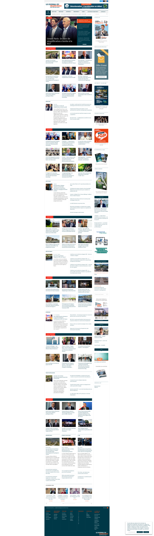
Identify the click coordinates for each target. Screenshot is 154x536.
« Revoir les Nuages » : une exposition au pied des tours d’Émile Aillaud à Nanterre (52, 347)
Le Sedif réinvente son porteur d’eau (77, 203)
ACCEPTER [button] (140, 532)
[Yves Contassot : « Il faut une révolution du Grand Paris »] (75, 490)
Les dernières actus (51, 48)
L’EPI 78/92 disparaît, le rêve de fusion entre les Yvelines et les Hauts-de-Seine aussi (52, 158)
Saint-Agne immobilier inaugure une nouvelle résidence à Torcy (83, 246)
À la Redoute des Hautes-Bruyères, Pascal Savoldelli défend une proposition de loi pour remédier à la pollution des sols (80, 190)
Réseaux (71, 514)
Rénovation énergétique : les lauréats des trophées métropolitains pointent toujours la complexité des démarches (80, 208)
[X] (104, 1)
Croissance (47, 516)
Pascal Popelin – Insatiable (99, 345)
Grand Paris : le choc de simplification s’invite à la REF (84, 21)
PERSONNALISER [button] (131, 532)
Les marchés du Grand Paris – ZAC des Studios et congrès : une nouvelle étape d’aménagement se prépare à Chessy (74, 14)
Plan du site (105, 507)
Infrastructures (64, 519)
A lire (79, 435)
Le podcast (103, 11)
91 (78, 522)
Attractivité (55, 515)
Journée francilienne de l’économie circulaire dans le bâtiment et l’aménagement (100, 289)
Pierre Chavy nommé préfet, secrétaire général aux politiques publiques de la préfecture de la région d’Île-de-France (84, 414)
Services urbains (49, 251)
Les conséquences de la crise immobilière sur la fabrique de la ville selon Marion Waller (87, 497)
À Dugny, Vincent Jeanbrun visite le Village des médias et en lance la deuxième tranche (68, 230)
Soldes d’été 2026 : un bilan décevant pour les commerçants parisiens (68, 450)
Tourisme (58, 254)
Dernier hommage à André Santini (77, 212)
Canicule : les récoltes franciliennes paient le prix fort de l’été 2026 (52, 62)
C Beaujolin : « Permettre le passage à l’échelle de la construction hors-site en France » (63, 497)
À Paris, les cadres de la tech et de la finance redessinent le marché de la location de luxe (69, 246)
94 (55, 314)
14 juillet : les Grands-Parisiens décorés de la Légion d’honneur (69, 430)
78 (78, 520)
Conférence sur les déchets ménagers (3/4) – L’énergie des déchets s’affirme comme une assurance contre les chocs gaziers (81, 266)
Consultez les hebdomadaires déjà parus (96, 521)
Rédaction (96, 387)
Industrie (81, 447)
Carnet (83, 11)
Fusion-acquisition (48, 517)
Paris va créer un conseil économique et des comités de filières (85, 95)
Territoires (61, 11)
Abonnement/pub (97, 386)
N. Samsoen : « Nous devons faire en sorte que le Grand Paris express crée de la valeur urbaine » (84, 39)
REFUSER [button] (146, 532)
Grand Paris (54, 11)
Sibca (95, 274)
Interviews (71, 517)
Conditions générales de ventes (96, 528)
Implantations (48, 519)
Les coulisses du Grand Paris (100, 362)
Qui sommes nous (97, 514)
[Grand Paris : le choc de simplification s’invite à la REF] (61, 28)
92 (78, 523)
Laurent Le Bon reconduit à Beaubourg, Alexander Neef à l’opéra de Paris (52, 430)
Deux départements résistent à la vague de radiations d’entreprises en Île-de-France (69, 62)
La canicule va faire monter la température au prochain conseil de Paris (84, 143)
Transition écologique (50, 372)
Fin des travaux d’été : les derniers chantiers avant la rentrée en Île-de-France (84, 291)
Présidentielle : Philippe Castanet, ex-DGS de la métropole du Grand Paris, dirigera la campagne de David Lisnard (60, 188)
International (55, 517)
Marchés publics (49, 435)
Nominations (49, 399)
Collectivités (55, 514)
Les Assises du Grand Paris (93, 11)
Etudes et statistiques (66, 435)
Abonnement (96, 515)
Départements (76, 11)
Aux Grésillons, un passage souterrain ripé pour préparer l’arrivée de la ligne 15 (52, 305)
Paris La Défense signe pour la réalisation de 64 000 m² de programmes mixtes (52, 246)
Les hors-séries (96, 523)
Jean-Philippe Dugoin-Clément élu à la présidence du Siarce (85, 430)
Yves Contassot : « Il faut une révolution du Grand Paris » (75, 496)
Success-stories (48, 514)
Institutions (48, 181)
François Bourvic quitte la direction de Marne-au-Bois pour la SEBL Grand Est (68, 413)
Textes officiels (88, 517)
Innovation (47, 513)
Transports (49, 277)
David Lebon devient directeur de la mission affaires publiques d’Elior (52, 95)
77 (78, 514)
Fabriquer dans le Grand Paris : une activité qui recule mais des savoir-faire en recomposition (85, 450)
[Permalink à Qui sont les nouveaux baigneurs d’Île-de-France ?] (49, 257)
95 (78, 519)
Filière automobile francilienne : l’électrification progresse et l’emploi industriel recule (68, 477)
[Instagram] (105, 1)
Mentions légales (96, 525)
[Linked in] (100, 1)
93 (78, 516)
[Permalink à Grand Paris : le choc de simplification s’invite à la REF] (49, 107)
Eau (54, 254)
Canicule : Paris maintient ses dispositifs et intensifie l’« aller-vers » (84, 174)
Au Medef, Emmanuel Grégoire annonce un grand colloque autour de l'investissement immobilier (84, 26)
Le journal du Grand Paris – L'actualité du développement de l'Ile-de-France (54, 6)
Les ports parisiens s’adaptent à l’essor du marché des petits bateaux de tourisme (85, 305)
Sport (56, 254)
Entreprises (68, 11)
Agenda (71, 513)
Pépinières (55, 518)
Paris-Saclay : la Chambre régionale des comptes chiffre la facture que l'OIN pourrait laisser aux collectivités (84, 33)
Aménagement (64, 514)
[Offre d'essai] (101, 64)
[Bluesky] (102, 1)
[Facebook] (107, 1)
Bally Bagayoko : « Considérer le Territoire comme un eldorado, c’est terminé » (84, 158)
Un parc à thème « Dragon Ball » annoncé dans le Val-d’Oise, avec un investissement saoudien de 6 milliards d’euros (69, 349)
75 (78, 513)
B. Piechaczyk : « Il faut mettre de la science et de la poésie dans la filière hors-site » (51, 497)
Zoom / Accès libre (50, 334)
